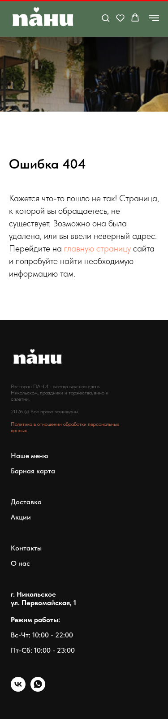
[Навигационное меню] (154, 18)
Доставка (26, 502)
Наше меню (29, 455)
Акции (21, 517)
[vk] (18, 689)
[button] (105, 17)
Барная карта (33, 471)
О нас (20, 563)
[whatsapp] (37, 689)
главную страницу (97, 248)
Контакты (26, 548)
